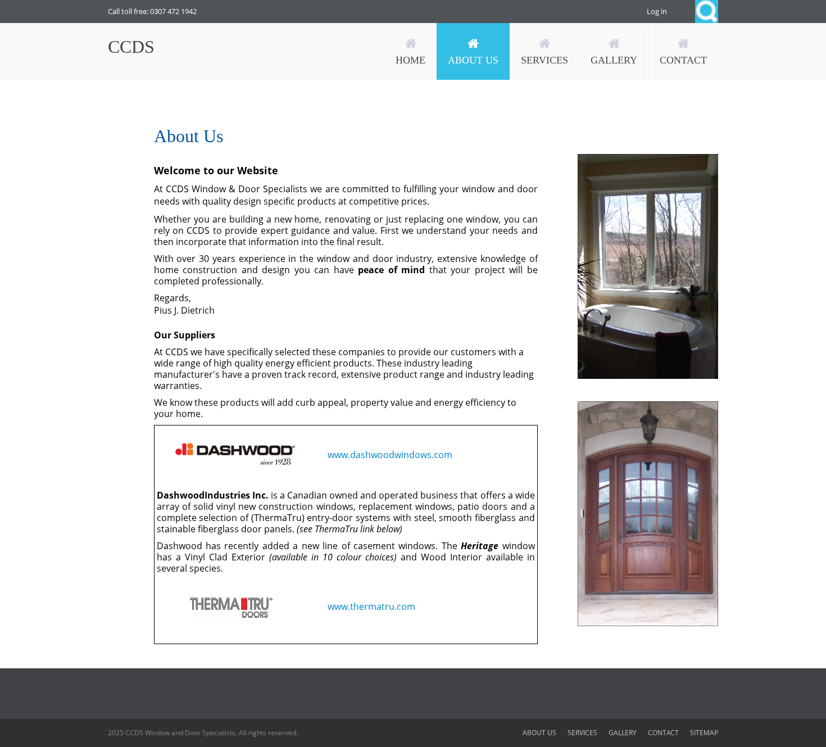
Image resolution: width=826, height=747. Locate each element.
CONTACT (663, 732)
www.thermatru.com (370, 606)
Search (706, 11)
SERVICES (582, 732)
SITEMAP (704, 732)
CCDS (131, 46)
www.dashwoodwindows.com (390, 455)
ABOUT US (539, 732)
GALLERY (623, 732)
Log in (657, 11)
